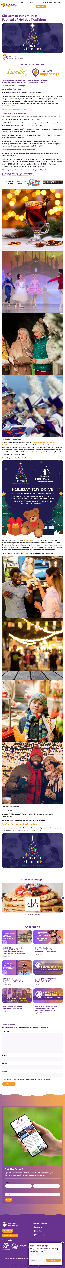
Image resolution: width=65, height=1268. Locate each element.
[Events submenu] (39, 2)
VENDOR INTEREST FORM (14, 109)
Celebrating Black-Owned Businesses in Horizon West (13, 1007)
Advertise (40, 6)
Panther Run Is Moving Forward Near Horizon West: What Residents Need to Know (46, 980)
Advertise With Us (10, 1235)
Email (4, 1063)
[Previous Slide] (2, 898)
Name (4, 1055)
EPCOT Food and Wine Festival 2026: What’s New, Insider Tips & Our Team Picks (45, 950)
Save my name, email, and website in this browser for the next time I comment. (27, 1079)
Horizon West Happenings (17, 58)
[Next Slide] (63, 898)
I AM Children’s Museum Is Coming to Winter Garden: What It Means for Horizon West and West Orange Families (14, 950)
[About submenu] (26, 2)
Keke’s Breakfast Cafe (32, 915)
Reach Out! (8, 1231)
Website (5, 1072)
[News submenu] (32, 2)
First (6, 1189)
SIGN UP (8, 1200)
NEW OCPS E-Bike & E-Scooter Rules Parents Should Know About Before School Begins (46, 1008)
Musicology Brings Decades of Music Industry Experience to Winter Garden (13, 980)
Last (34, 1189)
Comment (6, 1031)
